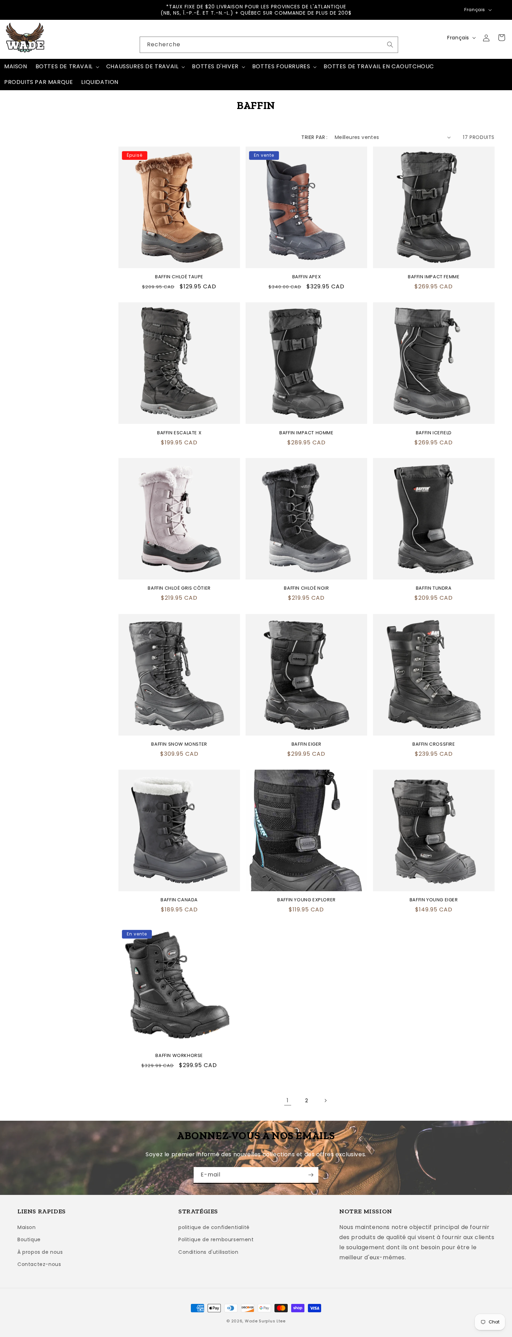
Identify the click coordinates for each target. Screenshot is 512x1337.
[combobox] (269, 45)
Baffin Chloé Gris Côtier (179, 589)
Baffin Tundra (434, 589)
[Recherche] (390, 44)
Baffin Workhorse (179, 1056)
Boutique (29, 1239)
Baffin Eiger (306, 744)
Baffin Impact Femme (433, 277)
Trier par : (314, 137)
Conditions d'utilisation (208, 1252)
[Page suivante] (325, 1100)
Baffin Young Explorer (306, 900)
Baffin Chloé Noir (306, 589)
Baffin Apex (306, 277)
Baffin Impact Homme (306, 433)
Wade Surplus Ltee (265, 1321)
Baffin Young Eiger (434, 900)
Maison (26, 1227)
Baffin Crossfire (433, 744)
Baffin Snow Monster (179, 744)
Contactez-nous (39, 1264)
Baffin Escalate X (179, 433)
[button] (66, 67)
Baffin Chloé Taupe (179, 277)
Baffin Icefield (434, 433)
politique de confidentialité (214, 1227)
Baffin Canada (179, 900)
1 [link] (288, 1100)
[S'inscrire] (310, 1175)
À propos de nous (40, 1252)
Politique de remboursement (216, 1239)
